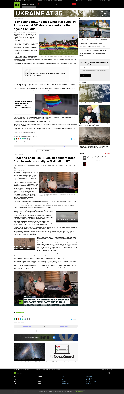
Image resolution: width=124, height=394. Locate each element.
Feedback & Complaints (91, 385)
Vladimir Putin (21, 142)
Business (49, 6)
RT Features (69, 6)
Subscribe (85, 75)
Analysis (77, 6)
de (21, 369)
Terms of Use (89, 376)
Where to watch (65, 379)
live (74, 4)
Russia (15, 142)
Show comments (46, 150)
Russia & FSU (20, 18)
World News (41, 6)
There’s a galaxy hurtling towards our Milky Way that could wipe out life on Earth (29, 361)
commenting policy (27, 145)
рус (19, 369)
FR (24, 0)
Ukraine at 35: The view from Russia (88, 103)
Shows (101, 6)
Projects (108, 6)
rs (25, 369)
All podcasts (107, 153)
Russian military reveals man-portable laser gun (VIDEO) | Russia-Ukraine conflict (54, 4)
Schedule (64, 381)
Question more (28, 4)
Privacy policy (89, 378)
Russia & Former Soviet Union (29, 6)
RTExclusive (20, 312)
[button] (46, 288)
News (15, 376)
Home (16, 18)
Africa (62, 6)
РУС (20, 0)
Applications (64, 378)
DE (22, 0)
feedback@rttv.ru (63, 145)
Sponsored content (66, 383)
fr (23, 369)
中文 (29, 0)
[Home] (17, 5)
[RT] (40, 0)
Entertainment (93, 6)
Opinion (84, 6)
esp (16, 369)
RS (26, 0)
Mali (19, 322)
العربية (15, 0)
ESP (17, 0)
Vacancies (88, 386)
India (56, 6)
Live (63, 376)
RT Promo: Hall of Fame (91, 381)
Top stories (82, 18)
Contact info (88, 383)
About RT (88, 379)
